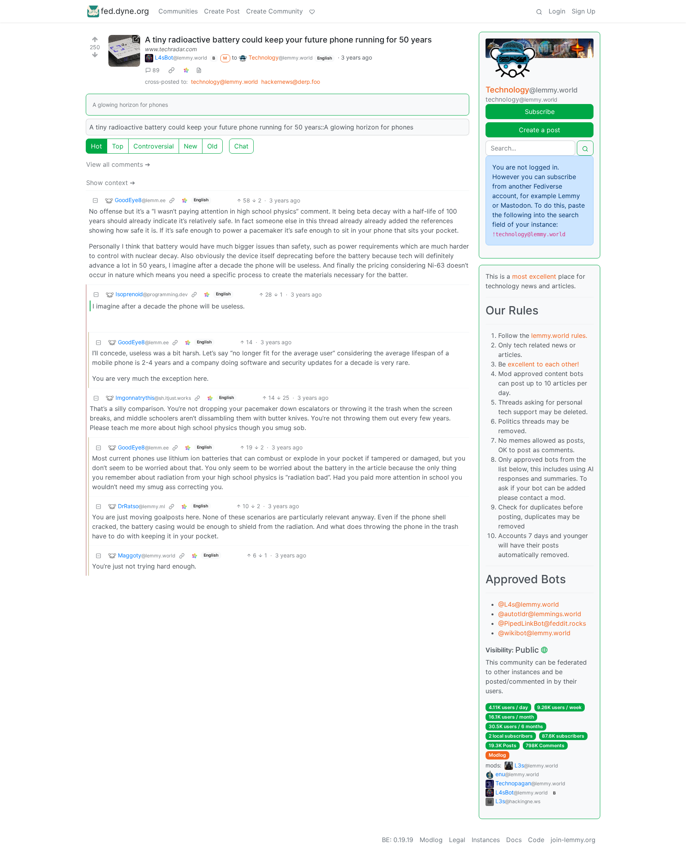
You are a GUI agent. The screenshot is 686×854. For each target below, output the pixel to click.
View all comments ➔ (118, 164)
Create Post (222, 11)
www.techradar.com (171, 49)
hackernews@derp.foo (290, 81)
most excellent (534, 276)
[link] (171, 69)
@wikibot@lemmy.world (534, 633)
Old (212, 146)
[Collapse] (95, 200)
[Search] (539, 11)
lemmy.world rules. (559, 335)
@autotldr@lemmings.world (539, 614)
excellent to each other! (543, 364)
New (190, 146)
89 (156, 70)
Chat (241, 146)
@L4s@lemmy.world (528, 604)
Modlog (497, 755)
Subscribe (540, 112)
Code (536, 840)
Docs (514, 840)
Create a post (539, 130)
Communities (178, 11)
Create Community (274, 11)
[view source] (199, 70)
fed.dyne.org (125, 11)
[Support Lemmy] (312, 11)
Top (117, 146)
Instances (486, 840)
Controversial (153, 146)
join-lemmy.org (573, 840)
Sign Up (583, 11)
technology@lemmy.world (224, 81)
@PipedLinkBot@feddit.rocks (542, 623)
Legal (457, 840)
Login (557, 11)
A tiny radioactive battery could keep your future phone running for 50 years (288, 39)
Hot (96, 146)
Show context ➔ (110, 183)
